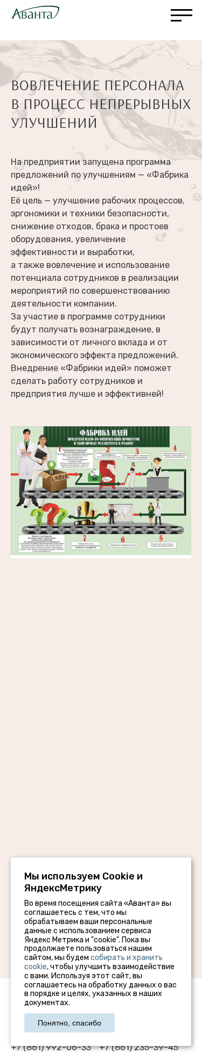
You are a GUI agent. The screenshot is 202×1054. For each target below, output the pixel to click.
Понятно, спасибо (69, 1023)
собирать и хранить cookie (93, 962)
